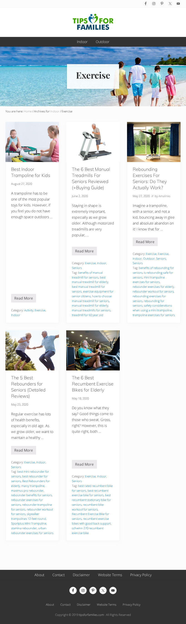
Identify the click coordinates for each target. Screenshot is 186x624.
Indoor (15, 315)
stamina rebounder (24, 528)
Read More (23, 299)
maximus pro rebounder (27, 491)
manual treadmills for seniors (91, 310)
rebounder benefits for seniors (31, 495)
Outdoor (149, 258)
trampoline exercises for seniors (154, 315)
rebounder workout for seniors (153, 291)
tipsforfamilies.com (91, 615)
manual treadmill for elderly (90, 305)
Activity (28, 310)
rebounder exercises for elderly (153, 287)
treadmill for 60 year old (87, 315)
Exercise (40, 310)
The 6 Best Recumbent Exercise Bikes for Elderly (92, 384)
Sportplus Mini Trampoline (28, 523)
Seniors (77, 268)
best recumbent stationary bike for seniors (91, 500)
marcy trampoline (32, 486)
